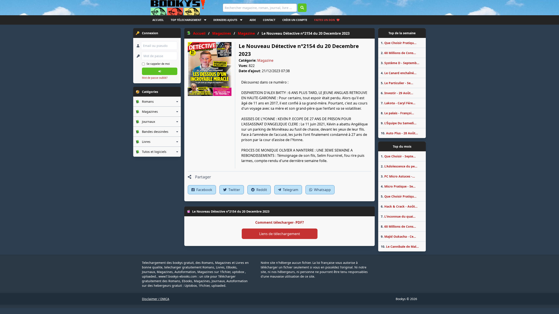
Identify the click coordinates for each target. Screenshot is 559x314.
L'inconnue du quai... (398, 216)
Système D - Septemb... (400, 63)
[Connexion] (159, 71)
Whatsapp (322, 189)
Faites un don (324, 20)
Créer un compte (294, 20)
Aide (253, 20)
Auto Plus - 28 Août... (399, 133)
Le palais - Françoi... (397, 113)
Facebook (203, 189)
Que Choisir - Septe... (398, 156)
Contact (269, 20)
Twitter (234, 189)
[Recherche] (302, 7)
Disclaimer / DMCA (155, 299)
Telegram (290, 189)
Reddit (261, 189)
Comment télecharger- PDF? (279, 222)
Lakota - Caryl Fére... (398, 103)
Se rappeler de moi (158, 64)
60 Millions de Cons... (398, 53)
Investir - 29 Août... (397, 93)
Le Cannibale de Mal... (400, 246)
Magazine (265, 60)
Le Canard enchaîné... (398, 73)
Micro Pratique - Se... (398, 186)
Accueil (158, 20)
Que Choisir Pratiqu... (398, 43)
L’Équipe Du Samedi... (398, 123)
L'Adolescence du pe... (399, 166)
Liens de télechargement (279, 233)
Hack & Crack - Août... (399, 206)
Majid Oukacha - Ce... (398, 236)
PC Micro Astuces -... (398, 176)
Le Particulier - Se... (397, 83)
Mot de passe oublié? (154, 78)
